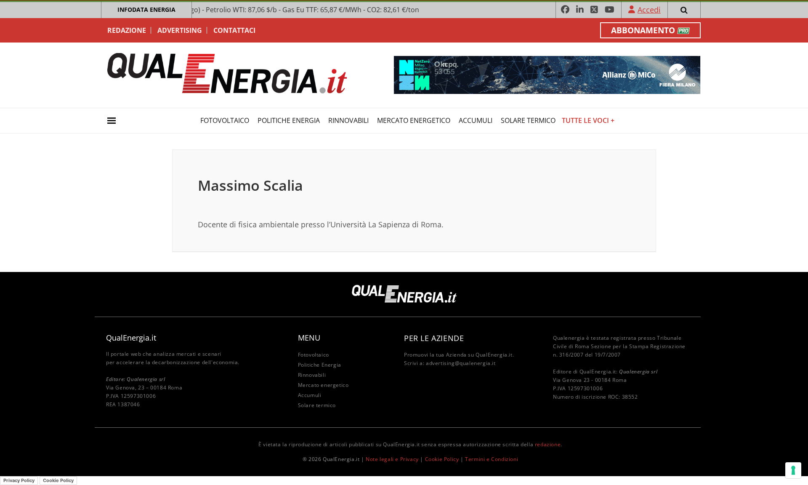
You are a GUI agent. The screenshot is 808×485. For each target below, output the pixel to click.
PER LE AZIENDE (434, 338)
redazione (548, 444)
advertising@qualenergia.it (461, 363)
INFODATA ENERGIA (146, 9)
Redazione (126, 30)
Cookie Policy (442, 459)
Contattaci (234, 30)
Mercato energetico (413, 120)
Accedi (649, 10)
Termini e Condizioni (491, 459)
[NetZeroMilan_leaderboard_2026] (547, 74)
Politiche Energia (289, 120)
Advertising (179, 30)
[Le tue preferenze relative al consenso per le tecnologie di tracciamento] (793, 470)
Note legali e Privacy (392, 459)
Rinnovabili (348, 120)
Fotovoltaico (224, 120)
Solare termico (528, 120)
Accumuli (475, 120)
